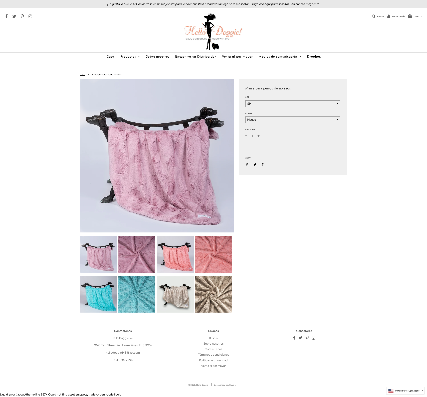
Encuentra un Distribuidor (195, 56)
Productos (128, 56)
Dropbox (314, 56)
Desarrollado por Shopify (225, 385)
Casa (110, 56)
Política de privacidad (213, 360)
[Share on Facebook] (248, 164)
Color (248, 113)
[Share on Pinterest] (263, 164)
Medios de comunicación (278, 56)
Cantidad (250, 129)
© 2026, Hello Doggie (198, 385)
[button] (405, 390)
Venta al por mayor (237, 56)
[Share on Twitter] (255, 164)
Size (247, 97)
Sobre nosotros (157, 56)
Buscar (213, 338)
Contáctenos (213, 349)
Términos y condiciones (213, 354)
